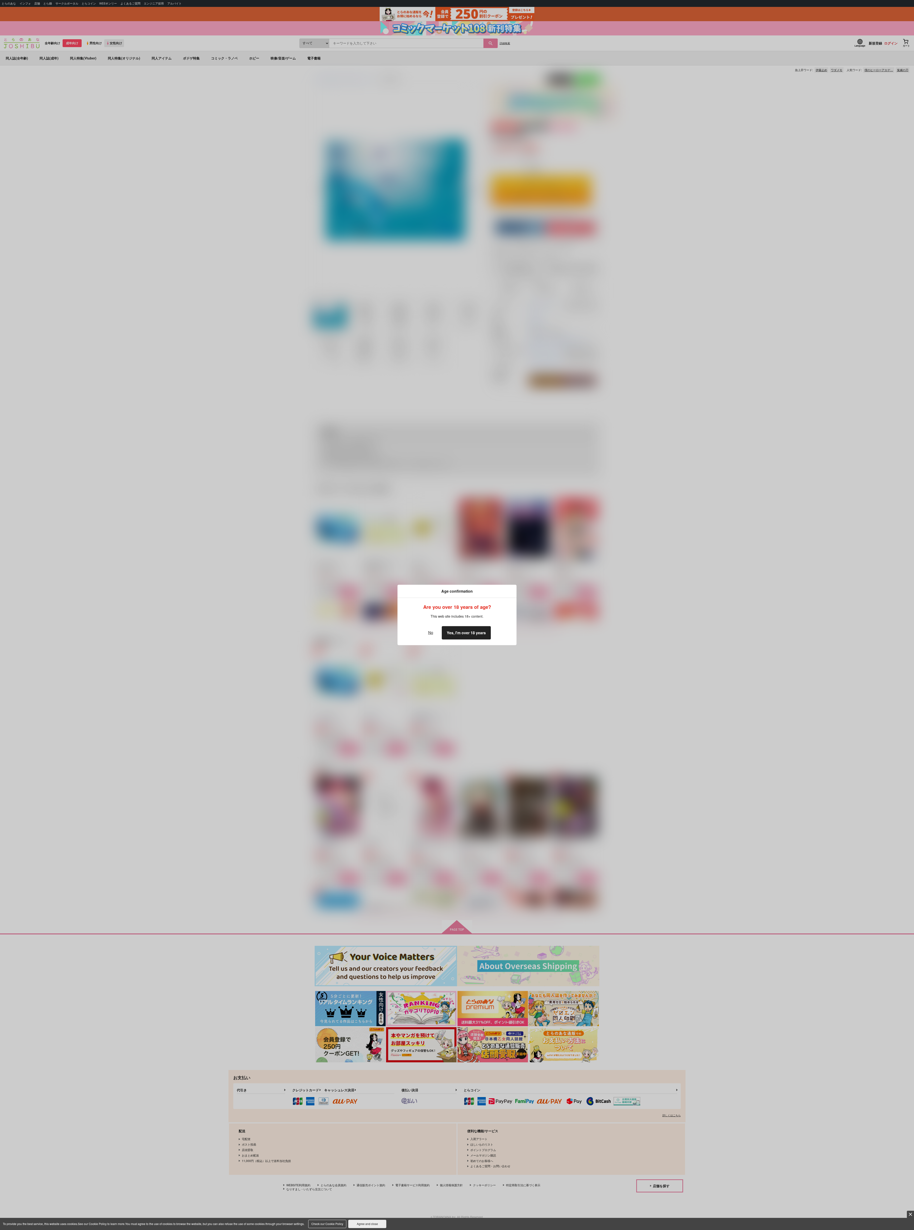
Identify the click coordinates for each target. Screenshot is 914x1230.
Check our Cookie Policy (327, 1224)
